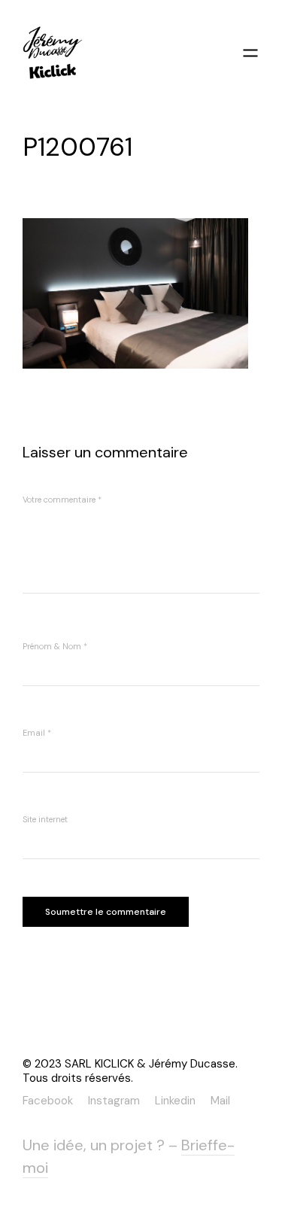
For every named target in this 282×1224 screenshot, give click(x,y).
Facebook (48, 1100)
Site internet (45, 819)
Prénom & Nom (55, 646)
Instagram (114, 1100)
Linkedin (175, 1100)
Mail (220, 1100)
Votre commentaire (62, 499)
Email (37, 732)
